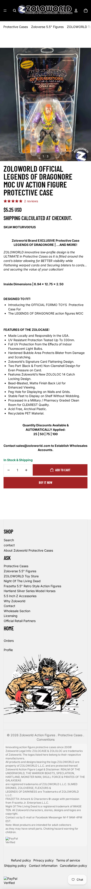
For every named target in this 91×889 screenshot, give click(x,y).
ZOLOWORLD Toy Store (21, 576)
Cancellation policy (73, 865)
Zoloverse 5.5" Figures (47, 27)
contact (9, 545)
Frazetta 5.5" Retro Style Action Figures (32, 586)
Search (9, 540)
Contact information (43, 865)
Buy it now (45, 482)
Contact (9, 606)
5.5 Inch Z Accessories (20, 596)
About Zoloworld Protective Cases (28, 550)
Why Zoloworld (14, 601)
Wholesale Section (17, 611)
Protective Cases (15, 27)
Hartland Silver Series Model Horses (29, 591)
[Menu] (5, 11)
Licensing (10, 616)
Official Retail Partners (20, 621)
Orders (9, 640)
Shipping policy (15, 865)
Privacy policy (43, 860)
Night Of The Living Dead (22, 581)
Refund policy (21, 860)
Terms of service (68, 860)
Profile (8, 650)
